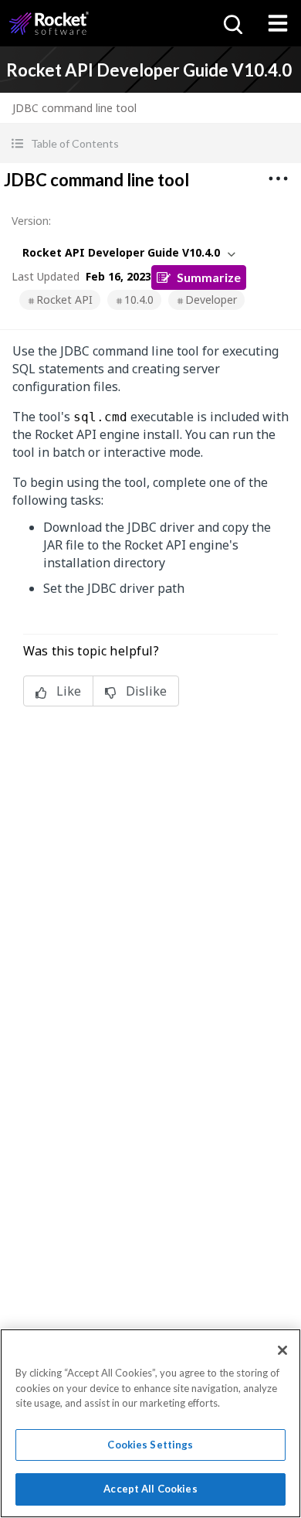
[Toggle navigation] (277, 23)
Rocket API (64, 299)
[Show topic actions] (277, 178)
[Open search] (231, 23)
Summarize (209, 277)
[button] (150, 143)
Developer (211, 299)
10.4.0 (139, 299)
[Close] (282, 1350)
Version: (31, 220)
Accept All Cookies (150, 1488)
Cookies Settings (150, 1444)
